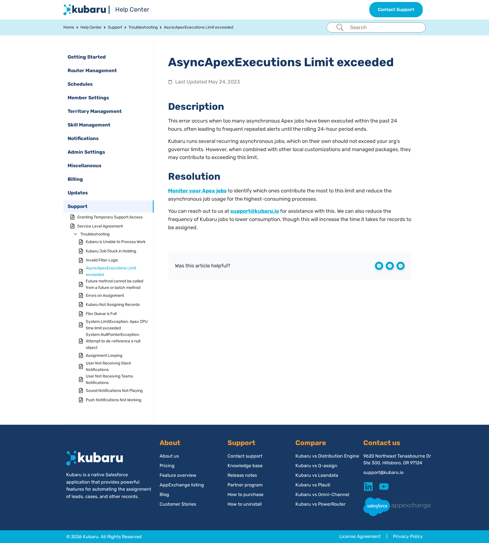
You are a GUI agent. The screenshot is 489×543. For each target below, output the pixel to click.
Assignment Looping (104, 355)
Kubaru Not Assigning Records (113, 304)
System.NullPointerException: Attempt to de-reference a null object (113, 341)
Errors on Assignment (105, 295)
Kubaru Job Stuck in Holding (111, 251)
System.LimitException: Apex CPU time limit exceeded (117, 324)
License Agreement (360, 536)
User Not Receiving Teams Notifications (109, 379)
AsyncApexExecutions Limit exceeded (111, 271)
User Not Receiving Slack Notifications (108, 366)
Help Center (132, 9)
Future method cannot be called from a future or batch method (114, 284)
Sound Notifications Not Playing (114, 390)
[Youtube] (384, 487)
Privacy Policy (408, 536)
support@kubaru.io (254, 211)
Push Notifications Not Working (113, 400)
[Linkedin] (368, 487)
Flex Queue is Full (101, 313)
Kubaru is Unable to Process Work (115, 241)
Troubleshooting (143, 27)
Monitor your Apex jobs (197, 191)
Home (68, 27)
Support (115, 27)
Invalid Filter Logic (102, 260)
